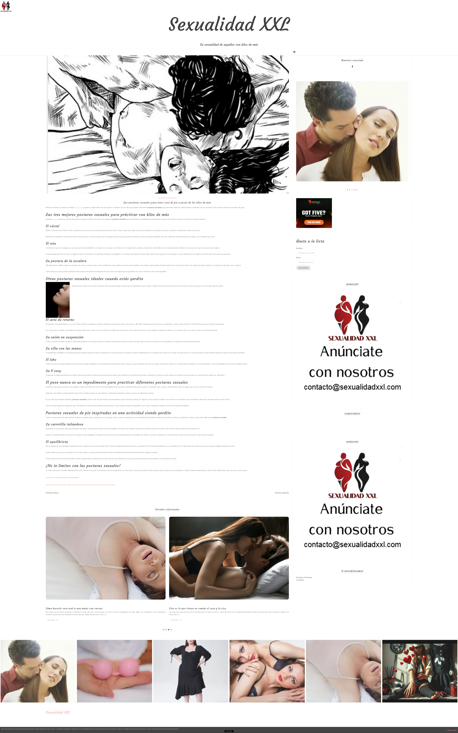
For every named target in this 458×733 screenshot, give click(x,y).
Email (298, 257)
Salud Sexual (162, 198)
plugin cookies (452, 730)
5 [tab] (355, 189)
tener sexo (78, 207)
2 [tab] (166, 629)
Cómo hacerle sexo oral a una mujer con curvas (197, 608)
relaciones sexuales (108, 485)
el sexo (55, 219)
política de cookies (145, 729)
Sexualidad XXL (229, 24)
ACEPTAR (229, 731)
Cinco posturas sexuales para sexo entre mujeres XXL (77, 605)
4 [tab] (171, 629)
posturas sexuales (93, 485)
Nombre (299, 248)
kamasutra (62, 485)
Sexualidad (172, 198)
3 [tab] (168, 629)
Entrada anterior (52, 493)
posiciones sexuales (79, 485)
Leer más (51, 617)
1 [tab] (163, 629)
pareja (68, 485)
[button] (6, 6)
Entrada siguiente (282, 493)
